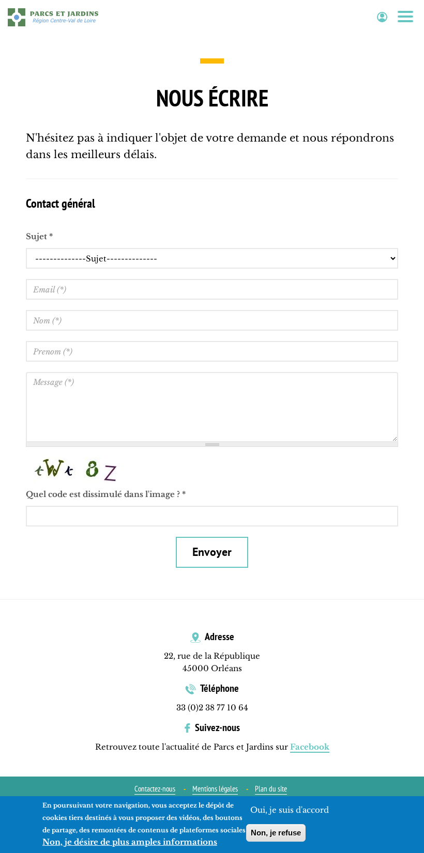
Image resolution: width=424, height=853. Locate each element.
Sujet (39, 236)
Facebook (309, 747)
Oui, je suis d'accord (289, 810)
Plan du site (271, 789)
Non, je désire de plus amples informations (129, 842)
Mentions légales (215, 789)
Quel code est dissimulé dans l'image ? (106, 494)
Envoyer (212, 552)
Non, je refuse (276, 832)
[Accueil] (53, 17)
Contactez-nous (154, 789)
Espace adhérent (382, 17)
